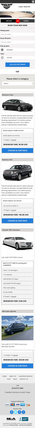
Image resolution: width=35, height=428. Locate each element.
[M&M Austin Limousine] (7, 6)
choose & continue (17, 150)
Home (5, 376)
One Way (9, 21)
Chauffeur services (25, 376)
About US (13, 376)
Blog (15, 379)
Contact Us (24, 379)
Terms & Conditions (25, 425)
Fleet (9, 379)
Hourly (26, 21)
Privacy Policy (13, 425)
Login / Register (24, 7)
